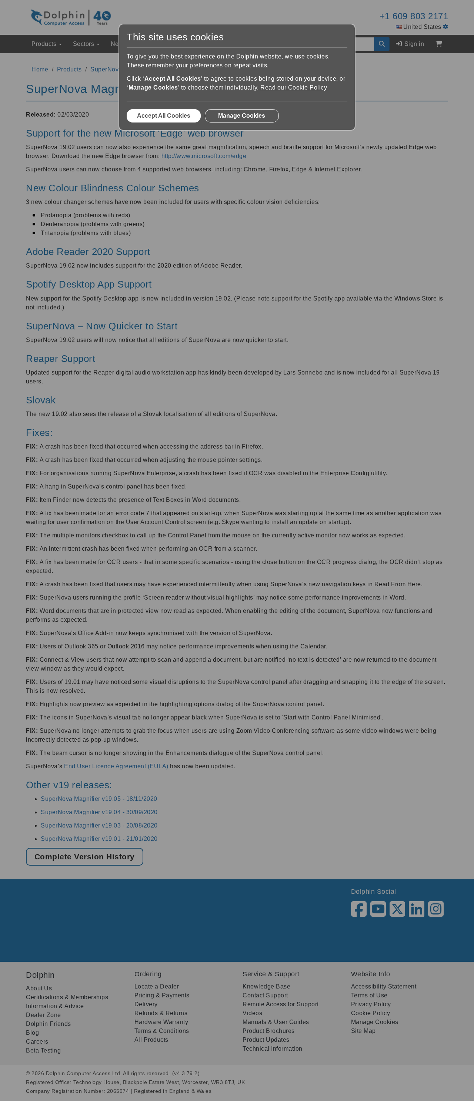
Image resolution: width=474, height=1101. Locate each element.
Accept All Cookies (163, 116)
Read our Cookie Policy (293, 87)
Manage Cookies (241, 116)
